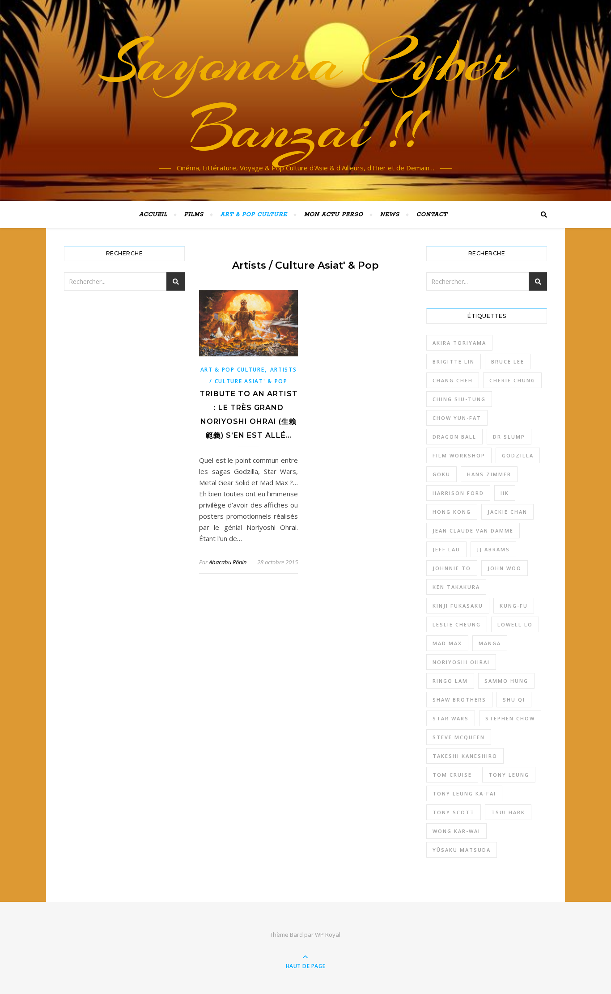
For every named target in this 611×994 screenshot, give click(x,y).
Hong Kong (452, 511)
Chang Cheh (453, 380)
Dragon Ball (454, 436)
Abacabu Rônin (227, 562)
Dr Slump (509, 436)
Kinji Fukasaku (458, 605)
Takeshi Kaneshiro (465, 756)
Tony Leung (508, 774)
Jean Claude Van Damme (473, 530)
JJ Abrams (493, 549)
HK (505, 493)
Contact (431, 214)
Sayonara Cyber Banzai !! (306, 95)
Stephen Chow (510, 718)
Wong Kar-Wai (456, 831)
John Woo (505, 568)
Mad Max (447, 643)
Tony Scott (454, 812)
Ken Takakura (456, 587)
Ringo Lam (450, 680)
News (389, 214)
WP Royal (327, 935)
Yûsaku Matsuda (462, 849)
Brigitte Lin (454, 361)
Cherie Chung (512, 380)
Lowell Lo (515, 624)
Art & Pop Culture (254, 214)
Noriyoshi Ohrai (461, 662)
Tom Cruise (452, 774)
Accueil (153, 214)
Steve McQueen (459, 737)
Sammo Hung (506, 680)
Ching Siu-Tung (459, 399)
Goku (441, 474)
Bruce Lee (507, 361)
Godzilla (518, 455)
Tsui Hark (508, 812)
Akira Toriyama (459, 342)
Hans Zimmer (489, 474)
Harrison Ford (458, 493)
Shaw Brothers (459, 699)
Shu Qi (514, 699)
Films (194, 214)
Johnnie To (452, 568)
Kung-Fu (514, 605)
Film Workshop (459, 455)
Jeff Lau (446, 549)
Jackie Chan (507, 511)
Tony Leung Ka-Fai (464, 793)
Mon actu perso (333, 214)
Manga (490, 643)
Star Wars (451, 718)
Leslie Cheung (457, 624)
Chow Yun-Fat (457, 418)
